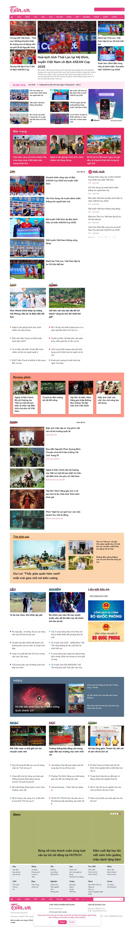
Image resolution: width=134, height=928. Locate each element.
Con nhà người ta (75, 872)
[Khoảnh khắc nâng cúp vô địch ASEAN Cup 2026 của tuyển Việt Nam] (27, 185)
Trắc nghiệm (54, 887)
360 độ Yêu (54, 874)
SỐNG (53, 285)
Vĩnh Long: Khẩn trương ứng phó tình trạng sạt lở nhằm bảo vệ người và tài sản (67, 352)
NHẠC (14, 723)
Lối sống (34, 870)
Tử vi (52, 889)
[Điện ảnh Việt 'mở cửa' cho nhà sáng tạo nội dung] (108, 388)
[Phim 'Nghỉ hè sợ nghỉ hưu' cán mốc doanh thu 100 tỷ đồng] (27, 520)
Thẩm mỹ (35, 887)
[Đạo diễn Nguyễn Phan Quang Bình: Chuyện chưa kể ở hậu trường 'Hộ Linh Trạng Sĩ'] (27, 457)
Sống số (91, 887)
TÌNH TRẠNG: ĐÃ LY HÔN (99, 596)
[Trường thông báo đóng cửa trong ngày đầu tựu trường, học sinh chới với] (67, 736)
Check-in (35, 874)
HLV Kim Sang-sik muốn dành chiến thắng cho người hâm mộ (103, 189)
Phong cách (36, 872)
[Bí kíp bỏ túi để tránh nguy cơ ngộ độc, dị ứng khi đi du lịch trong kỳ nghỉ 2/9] (104, 144)
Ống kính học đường (76, 877)
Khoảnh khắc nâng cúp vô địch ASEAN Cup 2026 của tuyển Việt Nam (104, 178)
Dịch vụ (90, 889)
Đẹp (77, 17)
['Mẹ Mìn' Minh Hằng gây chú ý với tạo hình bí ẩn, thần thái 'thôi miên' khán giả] (27, 499)
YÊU (13, 589)
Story (17, 814)
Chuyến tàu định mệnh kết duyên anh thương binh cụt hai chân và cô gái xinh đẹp (28, 645)
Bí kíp (71, 874)
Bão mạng (20, 131)
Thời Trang (35, 885)
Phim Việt (91, 870)
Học (43, 17)
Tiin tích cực (21, 537)
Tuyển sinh (73, 870)
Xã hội (71, 889)
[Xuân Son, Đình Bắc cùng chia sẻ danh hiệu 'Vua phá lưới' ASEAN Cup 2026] (111, 53)
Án (14, 889)
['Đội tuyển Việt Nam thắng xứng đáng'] (19, 107)
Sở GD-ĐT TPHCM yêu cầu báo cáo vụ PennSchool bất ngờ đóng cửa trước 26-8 (68, 801)
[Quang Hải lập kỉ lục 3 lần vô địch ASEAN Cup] (23, 56)
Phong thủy (54, 892)
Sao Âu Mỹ (16, 874)
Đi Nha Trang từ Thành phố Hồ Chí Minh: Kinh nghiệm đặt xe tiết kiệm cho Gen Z (106, 768)
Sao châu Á (17, 872)
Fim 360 (59, 17)
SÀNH (92, 723)
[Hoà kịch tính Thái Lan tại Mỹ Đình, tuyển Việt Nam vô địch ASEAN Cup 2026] (67, 37)
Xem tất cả (81, 172)
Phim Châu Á (93, 874)
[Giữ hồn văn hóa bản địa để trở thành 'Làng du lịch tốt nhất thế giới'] (67, 298)
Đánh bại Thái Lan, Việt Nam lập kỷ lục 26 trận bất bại (104, 218)
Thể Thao (16, 885)
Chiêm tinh (54, 885)
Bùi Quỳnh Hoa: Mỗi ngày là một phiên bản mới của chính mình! (93, 853)
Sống (27, 17)
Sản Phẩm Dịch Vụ (94, 885)
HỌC (52, 723)
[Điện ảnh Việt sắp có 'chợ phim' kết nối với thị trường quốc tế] (27, 436)
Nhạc (69, 17)
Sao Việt (15, 870)
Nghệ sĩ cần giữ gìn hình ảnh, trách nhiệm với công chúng (66, 159)
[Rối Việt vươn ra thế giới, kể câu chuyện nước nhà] (28, 736)
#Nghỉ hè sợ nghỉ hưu (54, 519)
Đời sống (72, 885)
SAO (13, 285)
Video (96, 17)
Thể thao (72, 892)
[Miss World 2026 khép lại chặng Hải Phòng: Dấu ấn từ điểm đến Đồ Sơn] (28, 298)
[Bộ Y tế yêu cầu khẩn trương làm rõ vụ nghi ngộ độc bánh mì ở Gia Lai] (19, 119)
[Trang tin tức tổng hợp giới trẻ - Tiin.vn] (19, 9)
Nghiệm (86, 17)
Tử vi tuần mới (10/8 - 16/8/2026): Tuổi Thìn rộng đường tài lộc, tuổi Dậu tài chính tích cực (67, 645)
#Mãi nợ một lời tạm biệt (55, 480)
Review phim (22, 377)
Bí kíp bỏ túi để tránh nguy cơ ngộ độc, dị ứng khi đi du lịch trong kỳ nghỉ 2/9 (103, 160)
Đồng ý (62, 922)
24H (50, 17)
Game (114, 17)
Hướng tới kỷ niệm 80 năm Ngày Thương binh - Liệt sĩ (43, 85)
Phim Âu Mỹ (92, 872)
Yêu (35, 17)
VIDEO (17, 681)
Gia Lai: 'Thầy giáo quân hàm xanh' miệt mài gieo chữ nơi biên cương (36, 576)
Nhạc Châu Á (112, 872)
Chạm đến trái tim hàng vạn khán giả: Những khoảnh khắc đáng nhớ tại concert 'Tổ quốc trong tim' (28, 779)
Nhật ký (53, 870)
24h (12, 172)
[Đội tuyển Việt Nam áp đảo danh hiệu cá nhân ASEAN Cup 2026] (59, 94)
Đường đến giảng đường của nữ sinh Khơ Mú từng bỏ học (108, 559)
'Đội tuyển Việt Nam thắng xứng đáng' (104, 208)
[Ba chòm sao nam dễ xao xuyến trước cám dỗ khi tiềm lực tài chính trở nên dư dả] (67, 602)
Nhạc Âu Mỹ (111, 874)
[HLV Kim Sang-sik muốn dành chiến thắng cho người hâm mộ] (19, 94)
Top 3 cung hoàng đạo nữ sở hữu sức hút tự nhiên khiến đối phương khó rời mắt (66, 634)
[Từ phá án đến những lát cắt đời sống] (53, 388)
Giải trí (71, 887)
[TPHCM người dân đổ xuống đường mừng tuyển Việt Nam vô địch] (59, 107)
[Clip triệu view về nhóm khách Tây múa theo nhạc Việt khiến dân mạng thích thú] (30, 144)
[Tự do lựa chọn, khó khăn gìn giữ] (28, 602)
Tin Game (110, 885)
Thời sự (15, 887)
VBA (33, 877)
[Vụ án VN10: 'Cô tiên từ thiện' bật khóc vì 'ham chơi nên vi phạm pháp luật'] (59, 119)
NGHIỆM (55, 589)
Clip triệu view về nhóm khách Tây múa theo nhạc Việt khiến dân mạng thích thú (30, 160)
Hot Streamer (112, 887)
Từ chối (71, 922)
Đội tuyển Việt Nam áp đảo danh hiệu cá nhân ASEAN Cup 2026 (105, 199)
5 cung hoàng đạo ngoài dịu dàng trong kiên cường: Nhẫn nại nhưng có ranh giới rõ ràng (68, 656)
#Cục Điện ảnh (51, 435)
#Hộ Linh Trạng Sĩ (53, 459)
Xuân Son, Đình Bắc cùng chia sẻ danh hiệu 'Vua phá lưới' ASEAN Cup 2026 (104, 228)
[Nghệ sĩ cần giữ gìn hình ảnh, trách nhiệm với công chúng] (67, 144)
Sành (105, 17)
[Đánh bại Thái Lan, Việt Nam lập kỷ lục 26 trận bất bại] (111, 28)
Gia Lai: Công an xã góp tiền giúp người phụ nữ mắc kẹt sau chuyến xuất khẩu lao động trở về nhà (108, 545)
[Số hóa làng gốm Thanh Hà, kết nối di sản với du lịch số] (106, 736)
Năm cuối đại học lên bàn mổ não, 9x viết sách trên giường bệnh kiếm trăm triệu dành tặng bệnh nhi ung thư (39, 855)
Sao (19, 17)
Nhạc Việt (110, 870)
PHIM (13, 422)
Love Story (54, 872)
